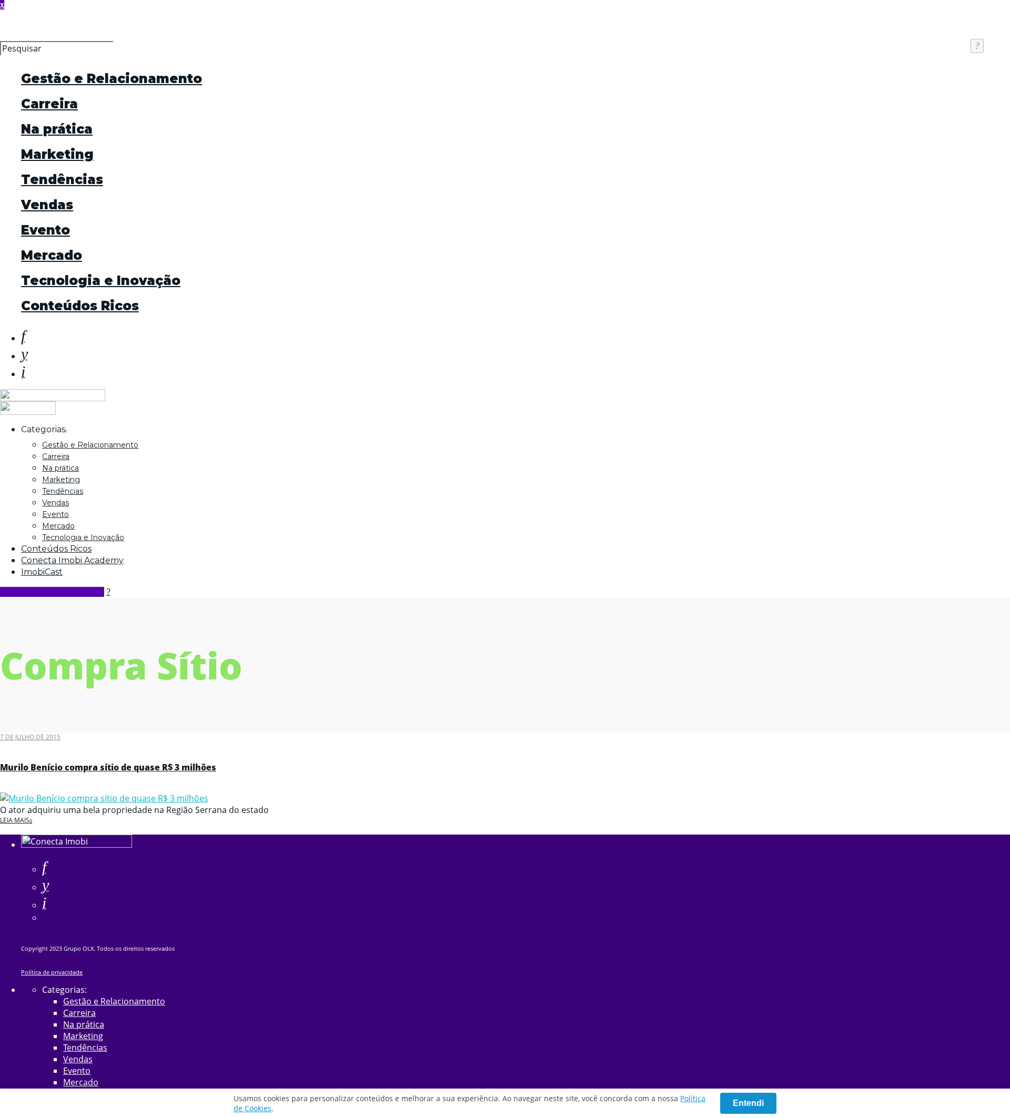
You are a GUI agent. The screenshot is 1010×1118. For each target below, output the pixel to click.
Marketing (57, 154)
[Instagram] (23, 374)
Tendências (62, 179)
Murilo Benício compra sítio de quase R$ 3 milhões (108, 767)
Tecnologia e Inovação (100, 280)
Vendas (47, 204)
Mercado (51, 255)
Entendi (748, 1103)
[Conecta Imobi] (76, 844)
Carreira (49, 103)
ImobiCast (42, 572)
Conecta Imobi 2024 (52, 592)
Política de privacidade (52, 972)
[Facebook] (44, 869)
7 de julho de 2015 (30, 737)
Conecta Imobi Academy (72, 560)
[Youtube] (24, 356)
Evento (45, 230)
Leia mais (14, 820)
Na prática (57, 129)
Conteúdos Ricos (80, 305)
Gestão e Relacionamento (111, 78)
